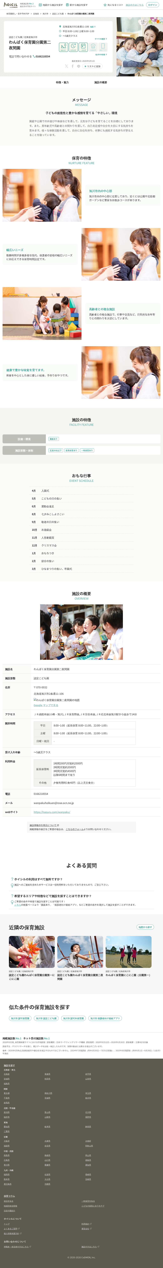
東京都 (7, 1093)
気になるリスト (113, 5)
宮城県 (7, 1078)
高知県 (88, 1164)
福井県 (7, 1117)
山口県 (47, 1160)
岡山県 (88, 1155)
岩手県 (88, 1073)
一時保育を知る (88, 1201)
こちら (17, 904)
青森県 (47, 1073)
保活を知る (8, 1201)
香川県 (7, 1164)
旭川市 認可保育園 (20, 1018)
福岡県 (7, 1174)
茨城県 (47, 1097)
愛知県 (7, 1126)
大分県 (47, 1179)
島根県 (47, 1155)
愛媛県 (47, 1164)
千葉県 (7, 1097)
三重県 (7, 1131)
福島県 (7, 1083)
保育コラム (9, 1196)
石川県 (88, 1112)
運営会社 (85, 1228)
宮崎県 (88, 1179)
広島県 (7, 1160)
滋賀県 (7, 1145)
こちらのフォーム (75, 829)
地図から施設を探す (50, 5)
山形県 (88, 1078)
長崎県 (88, 1174)
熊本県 (7, 1179)
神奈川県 (48, 1093)
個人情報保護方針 (11, 1233)
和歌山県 (89, 1145)
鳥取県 (7, 1155)
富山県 (47, 1112)
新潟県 (7, 1112)
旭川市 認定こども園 (46, 1018)
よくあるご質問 (10, 1228)
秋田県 (47, 1078)
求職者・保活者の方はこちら (16, 1246)
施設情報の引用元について (44, 825)
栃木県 (88, 1097)
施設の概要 (100, 82)
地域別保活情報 (10, 1205)
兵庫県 (47, 1140)
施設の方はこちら (135, 4)
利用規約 (85, 1223)
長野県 (88, 1117)
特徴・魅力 (62, 82)
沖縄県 (47, 1184)
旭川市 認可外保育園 (73, 1018)
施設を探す (9, 1065)
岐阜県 (47, 1126)
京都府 (88, 1140)
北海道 (7, 1073)
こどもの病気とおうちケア (93, 1205)
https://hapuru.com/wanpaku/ (52, 812)
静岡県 (88, 1126)
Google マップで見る (46, 705)
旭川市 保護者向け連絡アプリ (105, 1018)
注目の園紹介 (9, 1210)
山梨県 (47, 1117)
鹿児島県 (7, 1184)
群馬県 (7, 1102)
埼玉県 (88, 1093)
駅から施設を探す (76, 5)
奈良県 (47, 1145)
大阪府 (7, 1140)
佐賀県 (47, 1174)
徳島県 (88, 1160)
